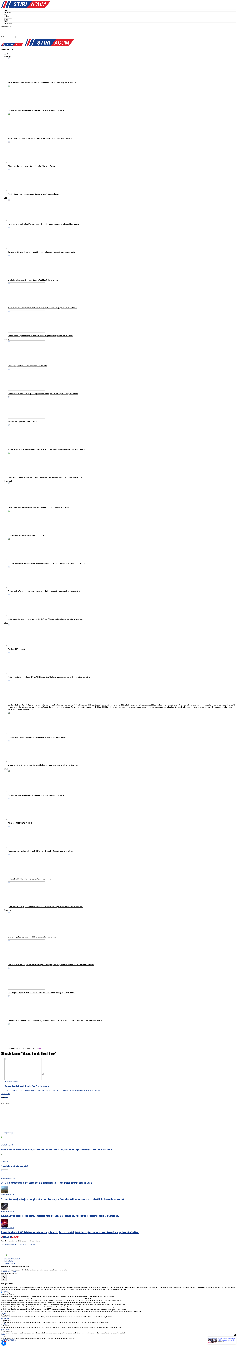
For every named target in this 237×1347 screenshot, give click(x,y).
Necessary (6, 1293)
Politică (6, 16)
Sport (6, 22)
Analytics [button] (4, 1324)
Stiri (5, 14)
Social (6, 20)
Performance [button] (5, 1318)
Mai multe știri (5, 1094)
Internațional (8, 18)
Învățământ (8, 23)
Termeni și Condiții (9, 1263)
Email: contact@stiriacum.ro (9, 1244)
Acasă (6, 10)
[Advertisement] (56, 1117)
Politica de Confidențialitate (12, 1259)
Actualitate (7, 12)
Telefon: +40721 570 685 (27, 1244)
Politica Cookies (9, 1261)
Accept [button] (14, 1272)
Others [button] (3, 1335)
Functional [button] (4, 1313)
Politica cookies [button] (6, 1272)
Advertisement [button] (5, 1329)
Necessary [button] (4, 1291)
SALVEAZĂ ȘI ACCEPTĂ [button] (8, 1340)
